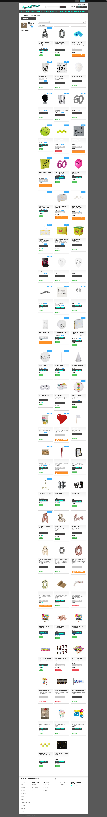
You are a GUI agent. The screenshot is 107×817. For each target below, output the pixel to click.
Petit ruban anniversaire (60, 365)
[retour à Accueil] (22, 15)
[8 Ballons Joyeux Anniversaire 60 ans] (78, 262)
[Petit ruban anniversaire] (61, 357)
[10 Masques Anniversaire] (45, 386)
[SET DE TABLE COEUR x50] (61, 419)
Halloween (22, 796)
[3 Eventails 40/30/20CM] (78, 34)
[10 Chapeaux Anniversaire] (78, 357)
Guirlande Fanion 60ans (77, 658)
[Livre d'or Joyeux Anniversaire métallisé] (78, 324)
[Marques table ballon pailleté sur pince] (45, 99)
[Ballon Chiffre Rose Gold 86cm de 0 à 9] (78, 550)
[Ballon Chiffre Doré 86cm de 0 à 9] (45, 584)
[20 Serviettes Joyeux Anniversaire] (78, 131)
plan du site (83, 4)
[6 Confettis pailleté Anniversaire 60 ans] (61, 164)
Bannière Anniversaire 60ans (45, 658)
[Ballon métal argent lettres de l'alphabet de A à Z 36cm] (45, 34)
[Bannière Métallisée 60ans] (61, 681)
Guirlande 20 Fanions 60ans (61, 658)
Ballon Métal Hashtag (60, 493)
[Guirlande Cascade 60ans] (45, 681)
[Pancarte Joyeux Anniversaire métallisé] (45, 230)
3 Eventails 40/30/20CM (77, 42)
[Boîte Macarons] (61, 386)
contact (79, 4)
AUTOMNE (22, 811)
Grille (83, 22)
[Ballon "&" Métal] (61, 518)
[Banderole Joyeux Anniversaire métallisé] (78, 198)
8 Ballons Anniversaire (60, 271)
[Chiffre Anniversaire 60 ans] (78, 99)
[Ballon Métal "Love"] (78, 518)
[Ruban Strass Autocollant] (61, 452)
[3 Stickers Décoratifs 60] (78, 713)
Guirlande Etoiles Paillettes (45, 493)
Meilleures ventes (35, 787)
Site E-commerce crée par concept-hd (29, 815)
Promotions (25, 18)
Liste (85, 22)
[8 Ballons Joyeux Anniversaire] (78, 164)
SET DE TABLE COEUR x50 (60, 428)
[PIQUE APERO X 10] (78, 419)
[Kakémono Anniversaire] (45, 324)
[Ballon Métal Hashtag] (61, 485)
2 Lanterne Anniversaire (60, 332)
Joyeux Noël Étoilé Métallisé (25, 802)
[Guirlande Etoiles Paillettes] (45, 485)
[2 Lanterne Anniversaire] (61, 324)
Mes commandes (46, 784)
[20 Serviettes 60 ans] (61, 67)
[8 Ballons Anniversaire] (61, 262)
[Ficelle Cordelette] (45, 452)
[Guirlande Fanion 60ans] (78, 650)
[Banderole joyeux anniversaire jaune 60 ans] (45, 745)
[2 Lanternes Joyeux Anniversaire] (45, 131)
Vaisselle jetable (23, 793)
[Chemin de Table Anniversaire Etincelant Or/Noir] (61, 745)
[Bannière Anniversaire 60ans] (45, 650)
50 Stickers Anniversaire (44, 365)
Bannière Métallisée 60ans (61, 690)
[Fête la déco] (31, 6)
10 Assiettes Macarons (77, 395)
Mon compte (46, 782)
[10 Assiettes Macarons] (78, 386)
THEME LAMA (23, 808)
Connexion (73, 6)
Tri (38, 21)
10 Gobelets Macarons (43, 428)
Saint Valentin (23, 805)
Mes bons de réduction (46, 790)
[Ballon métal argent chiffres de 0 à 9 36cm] (61, 34)
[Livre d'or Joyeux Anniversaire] (45, 164)
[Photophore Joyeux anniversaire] (61, 99)
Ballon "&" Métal (59, 526)
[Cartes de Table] (78, 452)
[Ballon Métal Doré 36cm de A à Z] (45, 550)
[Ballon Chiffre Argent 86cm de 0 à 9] (61, 550)
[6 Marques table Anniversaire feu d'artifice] (45, 262)
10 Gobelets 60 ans (43, 76)
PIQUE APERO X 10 (75, 428)
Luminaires (22, 799)
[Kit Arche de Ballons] (78, 584)
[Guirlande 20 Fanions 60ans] (61, 650)
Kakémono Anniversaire (44, 332)
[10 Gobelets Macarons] (45, 419)
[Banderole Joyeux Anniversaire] (61, 131)
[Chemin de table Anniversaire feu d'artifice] (61, 230)
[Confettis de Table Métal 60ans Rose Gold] (61, 618)
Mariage (22, 784)
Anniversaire (23, 787)
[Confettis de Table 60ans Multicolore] (45, 618)
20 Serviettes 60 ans (59, 76)
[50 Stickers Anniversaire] (45, 357)
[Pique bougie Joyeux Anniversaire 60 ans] (78, 292)
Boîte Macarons (58, 395)
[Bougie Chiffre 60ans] (61, 713)
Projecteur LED (75, 493)
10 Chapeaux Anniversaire (77, 365)
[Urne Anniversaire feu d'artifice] (78, 230)
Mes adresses (45, 787)
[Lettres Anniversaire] (45, 292)
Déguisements (23, 790)
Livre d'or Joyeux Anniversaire (45, 172)
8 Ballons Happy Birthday (77, 76)
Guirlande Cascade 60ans (44, 690)
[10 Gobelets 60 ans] (45, 67)
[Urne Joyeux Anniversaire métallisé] (61, 198)
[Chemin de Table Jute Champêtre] (61, 584)
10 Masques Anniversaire (44, 395)
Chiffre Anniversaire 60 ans (78, 108)
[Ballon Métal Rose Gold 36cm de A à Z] (45, 518)
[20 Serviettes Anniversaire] (61, 292)
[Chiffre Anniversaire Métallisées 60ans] (45, 713)
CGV (32, 790)
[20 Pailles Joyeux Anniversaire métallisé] (45, 198)
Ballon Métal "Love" (76, 526)
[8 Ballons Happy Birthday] (78, 67)
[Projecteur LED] (78, 485)
